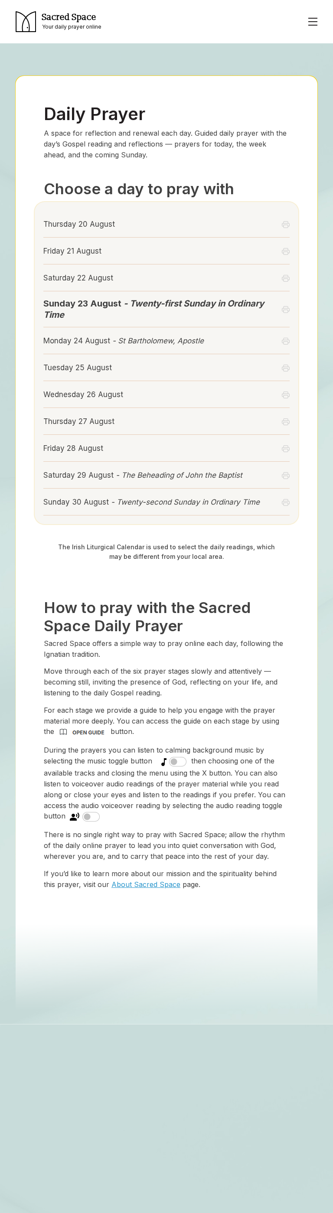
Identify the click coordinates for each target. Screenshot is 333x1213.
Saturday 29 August (142, 475)
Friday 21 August (72, 251)
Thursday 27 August (78, 421)
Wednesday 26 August (83, 394)
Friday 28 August (73, 448)
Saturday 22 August (78, 278)
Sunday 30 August (151, 502)
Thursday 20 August (79, 224)
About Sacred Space (145, 884)
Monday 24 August (123, 340)
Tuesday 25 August (77, 367)
